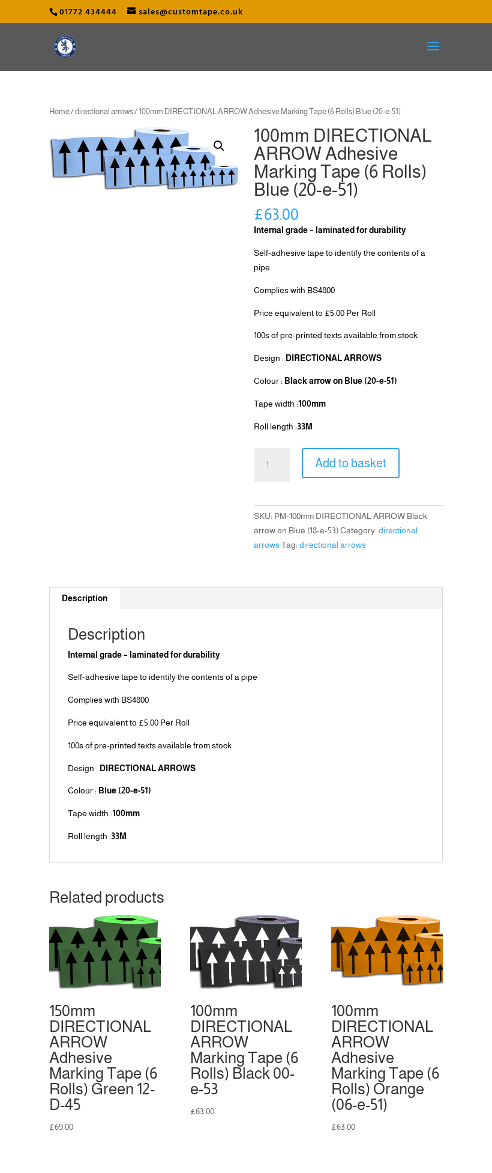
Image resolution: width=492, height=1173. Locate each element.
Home (59, 111)
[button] (219, 146)
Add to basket (350, 463)
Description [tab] (84, 598)
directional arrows (104, 111)
